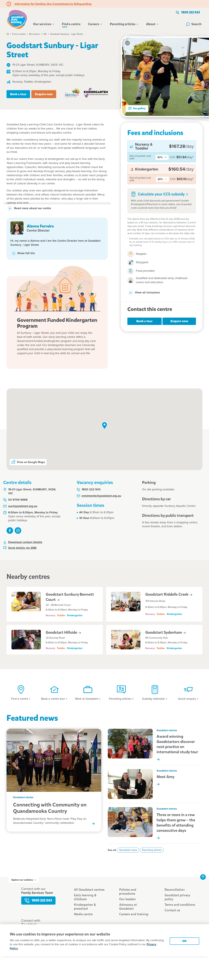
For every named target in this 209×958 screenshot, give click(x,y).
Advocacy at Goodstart (128, 906)
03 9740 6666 (18, 499)
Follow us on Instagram (18, 530)
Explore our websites (22, 879)
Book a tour (18, 94)
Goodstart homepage (18, 19)
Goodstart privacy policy (177, 897)
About (150, 24)
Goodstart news (128, 850)
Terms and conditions (180, 904)
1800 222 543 (190, 12)
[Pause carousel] (127, 43)
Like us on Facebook (10, 530)
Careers (93, 24)
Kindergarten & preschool (85, 906)
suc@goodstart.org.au (22, 506)
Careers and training (133, 914)
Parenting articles (122, 24)
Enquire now (44, 94)
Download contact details (25, 542)
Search (196, 24)
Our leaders (127, 899)
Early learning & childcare (85, 897)
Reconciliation (175, 889)
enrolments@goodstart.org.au (101, 495)
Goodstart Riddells (167, 594)
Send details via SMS (22, 548)
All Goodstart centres (89, 889)
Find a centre (71, 24)
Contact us (172, 910)
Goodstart (62, 632)
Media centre (83, 914)
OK (184, 941)
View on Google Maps (31, 462)
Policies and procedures (127, 891)
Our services (42, 24)
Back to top (203, 877)
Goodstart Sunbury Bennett (70, 597)
